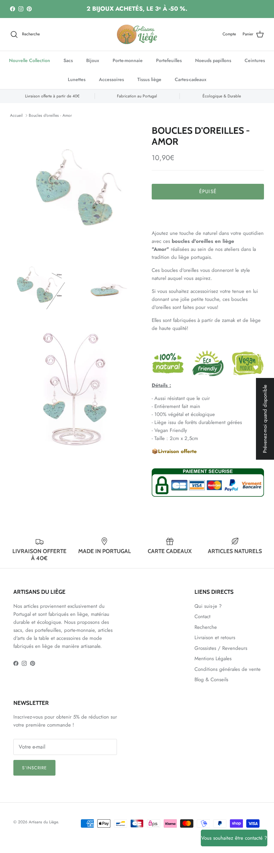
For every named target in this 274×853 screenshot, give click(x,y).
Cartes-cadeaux (191, 79)
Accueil (16, 115)
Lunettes (77, 79)
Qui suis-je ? (208, 606)
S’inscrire (34, 768)
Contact (202, 616)
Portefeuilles (169, 60)
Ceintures (255, 60)
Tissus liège (149, 79)
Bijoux (92, 60)
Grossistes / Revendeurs (220, 648)
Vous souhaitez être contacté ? (234, 838)
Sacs (68, 60)
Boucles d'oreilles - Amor (50, 115)
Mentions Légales (213, 658)
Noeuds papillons (213, 60)
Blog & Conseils (211, 679)
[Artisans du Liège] (137, 34)
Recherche (205, 627)
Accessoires (111, 79)
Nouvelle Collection (29, 60)
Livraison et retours (214, 637)
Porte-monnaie (128, 60)
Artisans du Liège (43, 822)
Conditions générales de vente (227, 669)
